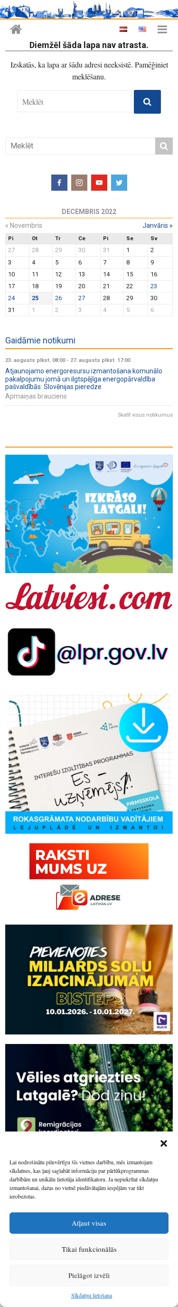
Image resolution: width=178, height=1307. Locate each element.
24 (11, 298)
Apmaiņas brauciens (36, 396)
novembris (23, 225)
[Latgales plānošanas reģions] (16, 30)
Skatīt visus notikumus (145, 415)
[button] (164, 1143)
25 (35, 298)
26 (58, 298)
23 (153, 286)
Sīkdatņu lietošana (91, 1295)
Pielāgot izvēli (89, 1275)
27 (81, 298)
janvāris (157, 225)
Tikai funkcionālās (89, 1249)
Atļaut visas (89, 1223)
